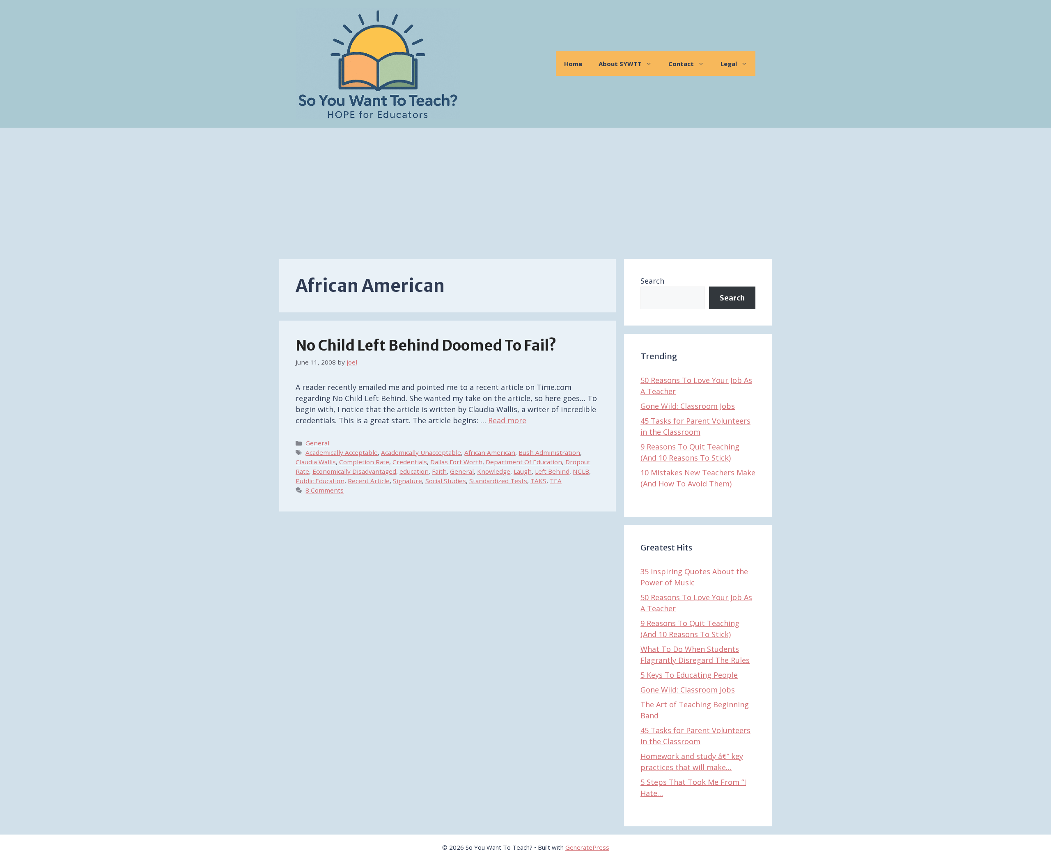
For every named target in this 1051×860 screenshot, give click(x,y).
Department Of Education (524, 462)
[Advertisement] (525, 189)
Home (573, 64)
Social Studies (445, 481)
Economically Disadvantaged (354, 471)
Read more (507, 420)
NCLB (581, 471)
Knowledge (493, 471)
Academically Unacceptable (421, 452)
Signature (407, 481)
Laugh (523, 471)
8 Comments (324, 490)
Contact (681, 64)
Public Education (320, 481)
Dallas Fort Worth (456, 462)
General (317, 443)
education (414, 471)
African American (489, 452)
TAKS (538, 481)
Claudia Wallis (316, 462)
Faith (439, 471)
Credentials (409, 462)
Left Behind (552, 471)
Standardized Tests (498, 481)
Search (652, 281)
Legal (729, 64)
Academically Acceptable (341, 452)
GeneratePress (587, 847)
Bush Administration (549, 452)
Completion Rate (364, 462)
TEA (556, 481)
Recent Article (369, 481)
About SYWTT (620, 64)
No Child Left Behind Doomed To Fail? (426, 346)
